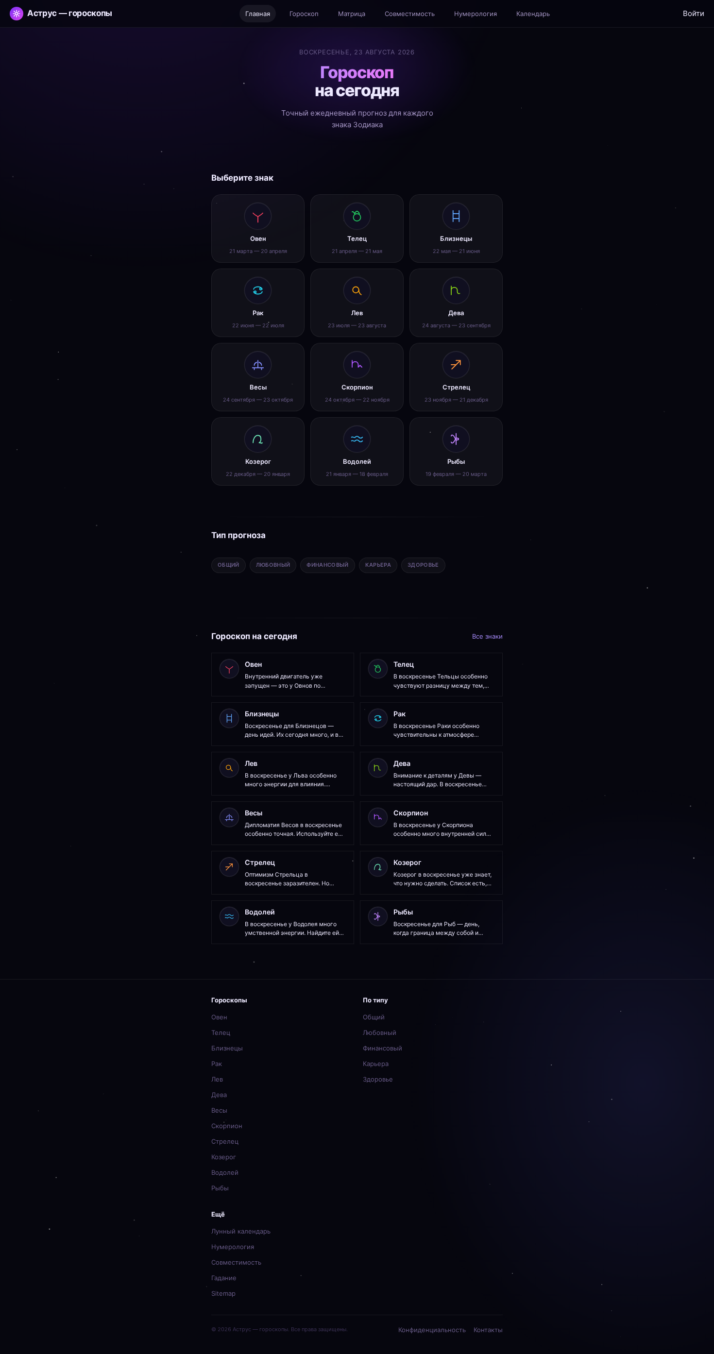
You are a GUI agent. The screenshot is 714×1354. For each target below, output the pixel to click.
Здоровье (378, 1079)
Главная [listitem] (257, 13)
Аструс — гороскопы (69, 13)
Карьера (376, 1063)
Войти (693, 13)
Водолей (224, 1172)
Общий (374, 1017)
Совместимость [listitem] (410, 13)
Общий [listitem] (228, 564)
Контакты (488, 1330)
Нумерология (232, 1247)
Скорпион (226, 1126)
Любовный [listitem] (273, 564)
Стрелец (224, 1141)
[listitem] (258, 228)
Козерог (223, 1157)
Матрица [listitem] (351, 13)
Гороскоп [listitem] (304, 13)
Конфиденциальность (432, 1330)
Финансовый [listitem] (327, 564)
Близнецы (227, 1048)
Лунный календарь (241, 1231)
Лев (217, 1079)
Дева (219, 1095)
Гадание (224, 1278)
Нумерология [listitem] (475, 13)
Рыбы (220, 1188)
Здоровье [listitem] (423, 564)
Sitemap (223, 1293)
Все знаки (487, 636)
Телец (220, 1032)
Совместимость (236, 1262)
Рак (216, 1063)
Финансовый (382, 1048)
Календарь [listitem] (533, 13)
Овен (219, 1017)
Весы (219, 1110)
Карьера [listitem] (378, 564)
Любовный (379, 1032)
